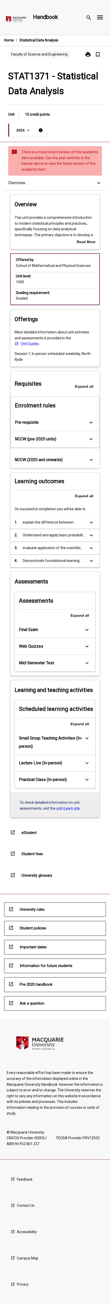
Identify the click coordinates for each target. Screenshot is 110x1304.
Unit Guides (30, 344)
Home (9, 40)
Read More (86, 242)
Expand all (84, 386)
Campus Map (27, 1258)
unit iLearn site (68, 808)
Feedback (24, 1179)
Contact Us (26, 1205)
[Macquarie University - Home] (16, 20)
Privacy (23, 1284)
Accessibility (27, 1232)
